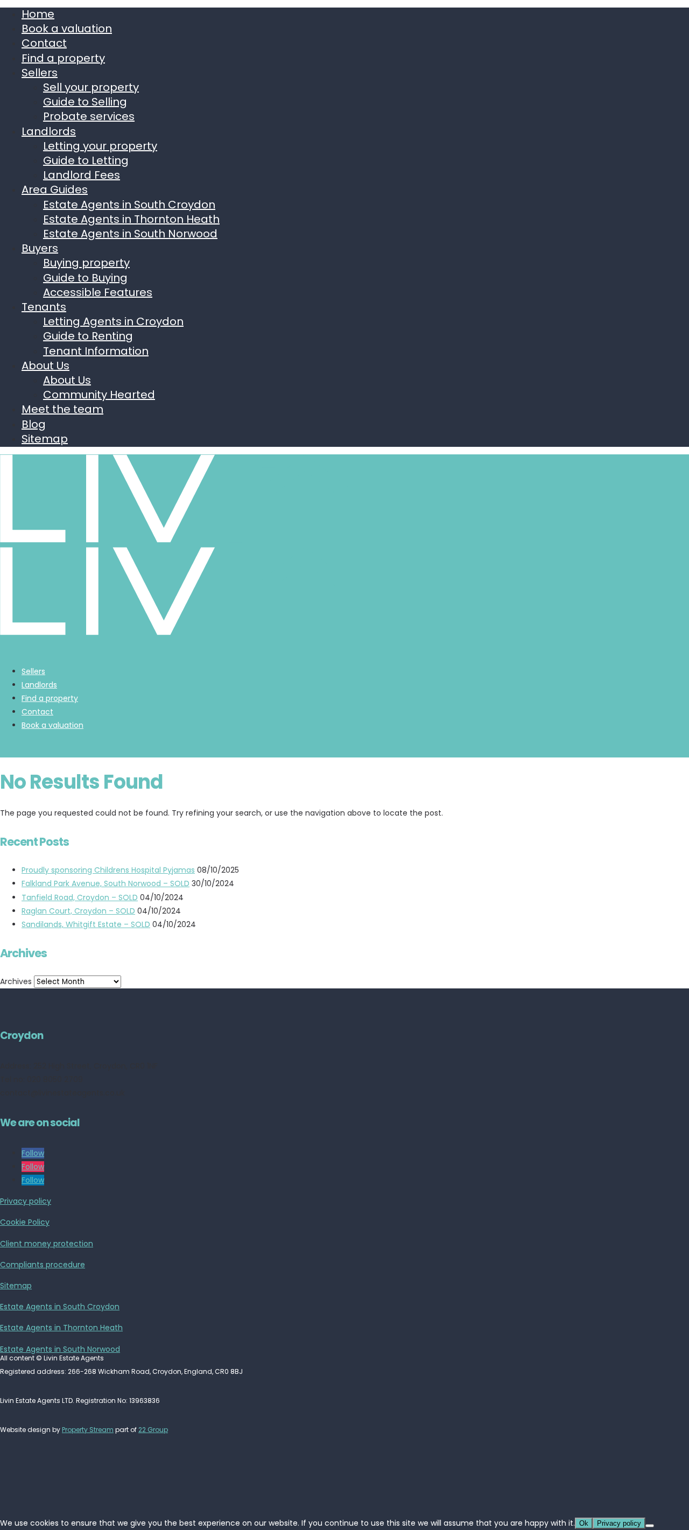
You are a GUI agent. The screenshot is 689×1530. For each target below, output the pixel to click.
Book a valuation (67, 28)
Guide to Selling (85, 101)
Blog (34, 424)
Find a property (63, 58)
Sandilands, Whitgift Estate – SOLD (86, 924)
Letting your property (100, 145)
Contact (44, 43)
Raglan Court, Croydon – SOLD (78, 911)
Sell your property (91, 87)
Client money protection (46, 1243)
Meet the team (62, 409)
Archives (16, 981)
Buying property (86, 262)
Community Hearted (99, 394)
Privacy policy (25, 1201)
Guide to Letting (86, 160)
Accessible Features (97, 292)
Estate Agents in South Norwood (130, 233)
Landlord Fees (81, 175)
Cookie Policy (25, 1222)
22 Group (153, 1429)
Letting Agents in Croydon (113, 321)
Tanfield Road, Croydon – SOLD (80, 897)
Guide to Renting (88, 335)
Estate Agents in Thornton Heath (131, 219)
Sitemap (45, 438)
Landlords (49, 131)
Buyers (40, 248)
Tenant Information (96, 351)
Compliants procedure (42, 1264)
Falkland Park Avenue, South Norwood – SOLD (105, 883)
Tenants (44, 306)
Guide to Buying (85, 277)
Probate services (89, 116)
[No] (649, 1525)
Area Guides (55, 189)
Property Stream (88, 1429)
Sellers (40, 72)
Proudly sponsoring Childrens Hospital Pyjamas (108, 870)
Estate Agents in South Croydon (129, 204)
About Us (45, 365)
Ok (583, 1523)
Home (38, 14)
